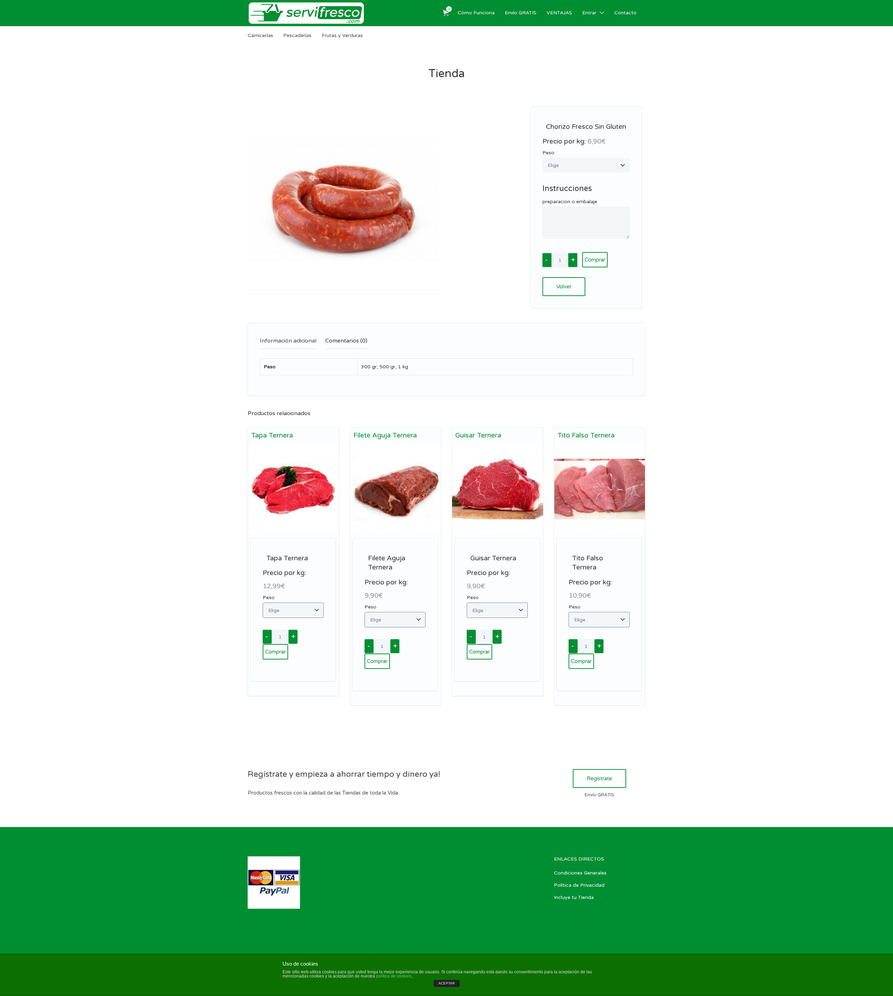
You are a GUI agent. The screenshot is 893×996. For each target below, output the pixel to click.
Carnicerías (260, 35)
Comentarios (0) (346, 340)
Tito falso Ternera (586, 435)
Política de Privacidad (579, 885)
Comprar (595, 260)
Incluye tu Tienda (574, 897)
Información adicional (288, 340)
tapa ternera (272, 435)
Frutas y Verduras (342, 35)
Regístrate (599, 778)
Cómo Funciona (476, 13)
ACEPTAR (446, 983)
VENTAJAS (559, 13)
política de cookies (393, 976)
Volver (563, 286)
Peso (548, 153)
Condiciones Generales (580, 873)
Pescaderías (297, 35)
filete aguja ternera (385, 435)
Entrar (589, 13)
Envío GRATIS (520, 13)
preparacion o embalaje (569, 202)
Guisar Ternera (478, 435)
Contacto (625, 13)
